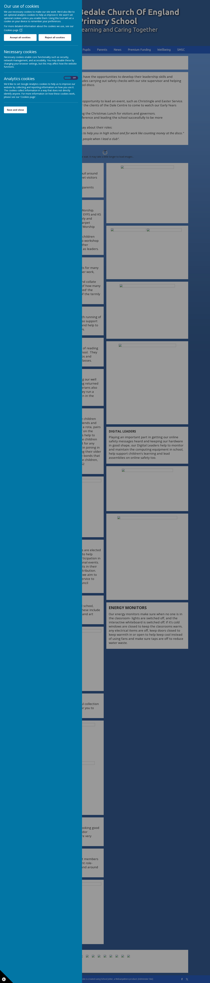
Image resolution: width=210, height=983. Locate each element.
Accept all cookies (20, 37)
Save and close (15, 109)
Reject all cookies (55, 37)
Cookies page (11, 30)
